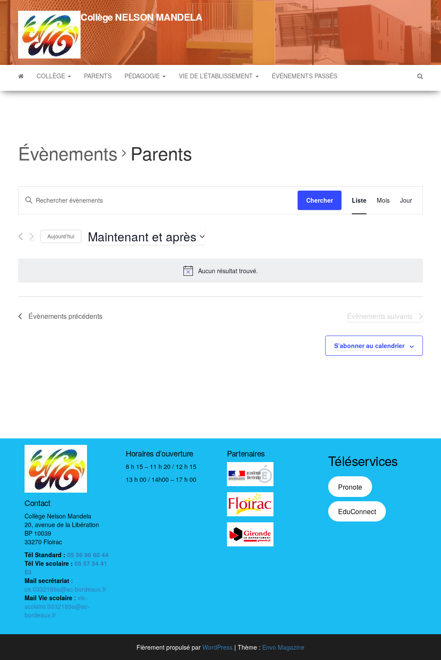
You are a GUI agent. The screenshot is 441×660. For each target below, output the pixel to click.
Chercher (319, 200)
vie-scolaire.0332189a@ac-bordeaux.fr (57, 606)
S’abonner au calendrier (369, 345)
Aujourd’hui (61, 236)
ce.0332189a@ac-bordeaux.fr (65, 589)
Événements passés (304, 75)
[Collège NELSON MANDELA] (21, 75)
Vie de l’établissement (217, 75)
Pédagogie (142, 75)
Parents (98, 75)
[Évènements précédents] (20, 236)
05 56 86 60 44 (88, 554)
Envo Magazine (283, 647)
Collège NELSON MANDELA (141, 17)
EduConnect (357, 511)
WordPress (217, 647)
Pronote (350, 486)
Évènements (68, 153)
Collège (52, 75)
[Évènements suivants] (31, 236)
